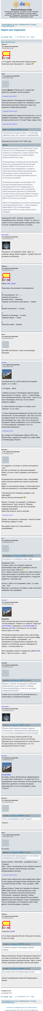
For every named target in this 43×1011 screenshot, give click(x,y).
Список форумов (7, 1001)
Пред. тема (4, 42)
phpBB (14, 1010)
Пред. (10, 37)
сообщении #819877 (17, 725)
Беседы (15, 1001)
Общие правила (32, 1007)
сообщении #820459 (17, 944)
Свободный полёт (24, 1001)
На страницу (4, 37)
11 (25, 37)
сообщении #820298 (15, 129)
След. (32, 37)
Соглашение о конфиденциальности (16, 1007)
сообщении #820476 (18, 680)
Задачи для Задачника (13, 30)
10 (23, 37)
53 (28, 37)
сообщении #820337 (20, 556)
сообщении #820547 (17, 815)
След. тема (11, 42)
